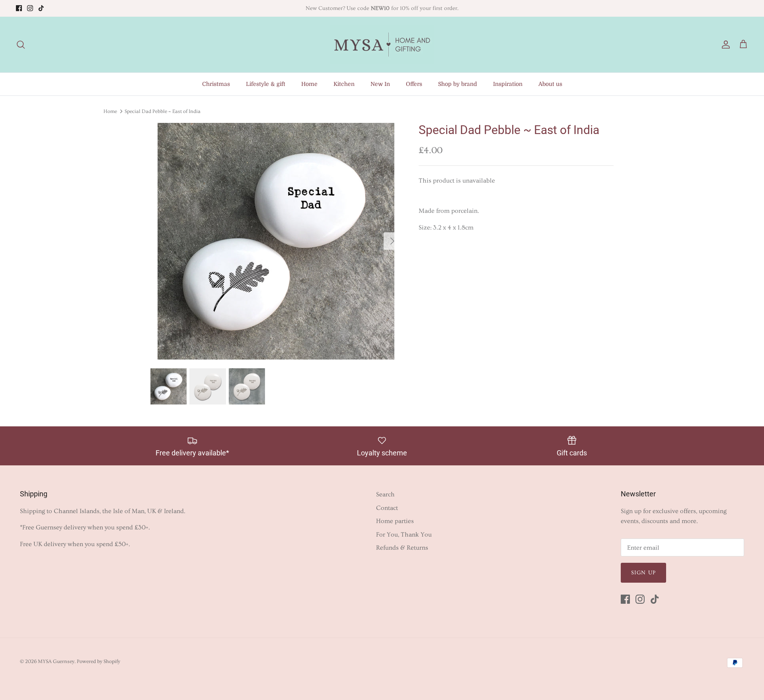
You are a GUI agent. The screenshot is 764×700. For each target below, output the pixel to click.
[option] (275, 241)
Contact (387, 507)
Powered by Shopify (98, 661)
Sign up (643, 573)
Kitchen (344, 84)
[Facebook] (19, 8)
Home (309, 84)
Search (385, 494)
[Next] (392, 241)
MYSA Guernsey (56, 661)
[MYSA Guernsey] (382, 44)
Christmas (216, 84)
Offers (414, 84)
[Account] (724, 45)
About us (550, 84)
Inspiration (507, 84)
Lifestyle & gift (265, 84)
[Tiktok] (41, 8)
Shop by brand (457, 84)
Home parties (395, 521)
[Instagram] (30, 8)
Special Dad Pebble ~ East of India (163, 111)
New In (380, 84)
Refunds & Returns (402, 547)
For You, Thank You (404, 534)
